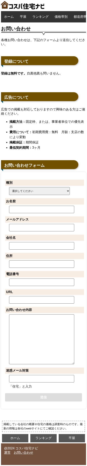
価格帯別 (61, 16)
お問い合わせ (23, 452)
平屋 (23, 16)
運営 (7, 452)
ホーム (9, 16)
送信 (43, 397)
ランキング (40, 16)
